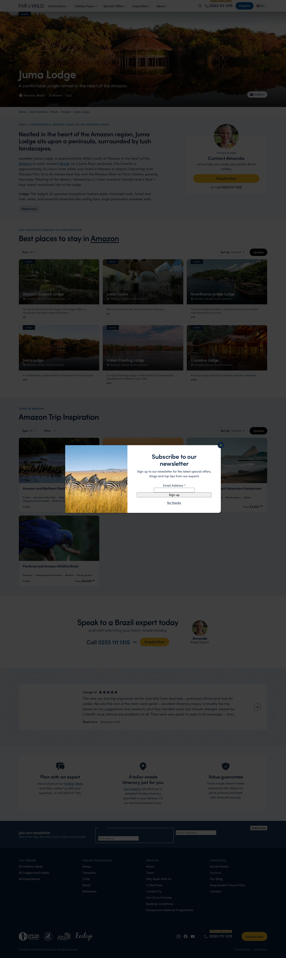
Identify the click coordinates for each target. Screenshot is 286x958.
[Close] (221, 445)
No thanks (174, 502)
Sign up (174, 494)
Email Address (174, 485)
